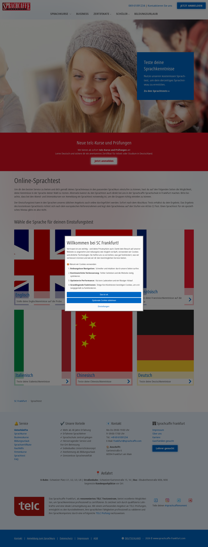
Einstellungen (103, 306)
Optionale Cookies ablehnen (104, 300)
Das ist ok (104, 294)
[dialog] (104, 273)
